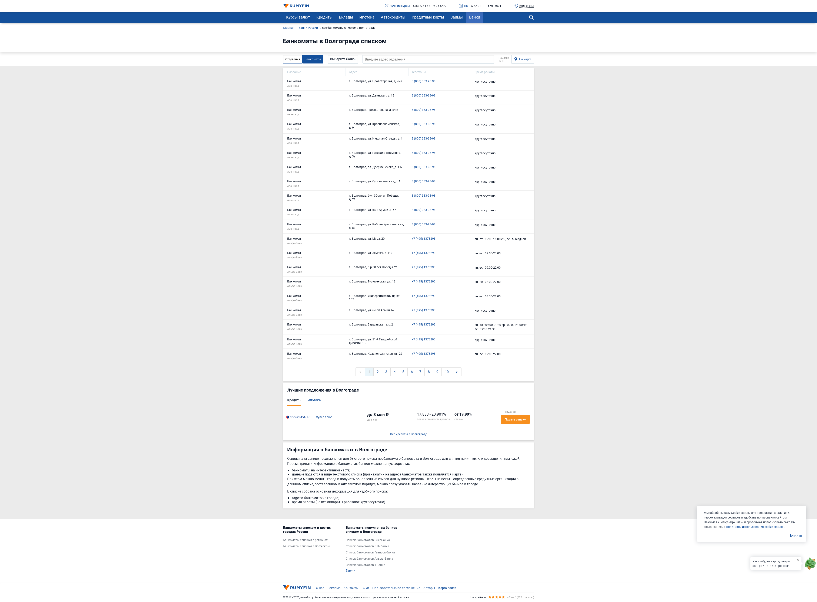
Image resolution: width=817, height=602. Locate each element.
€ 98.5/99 (439, 6)
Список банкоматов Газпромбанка (370, 552)
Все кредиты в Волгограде (408, 434)
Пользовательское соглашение (396, 588)
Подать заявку (515, 419)
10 (447, 371)
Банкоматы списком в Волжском (306, 546)
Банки (474, 17)
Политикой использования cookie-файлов (755, 527)
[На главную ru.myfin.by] (297, 587)
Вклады (346, 17)
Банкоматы (313, 59)
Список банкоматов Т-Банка (365, 565)
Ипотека (366, 17)
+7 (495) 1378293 (424, 239)
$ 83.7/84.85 (421, 6)
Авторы (429, 588)
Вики (365, 588)
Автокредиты (393, 17)
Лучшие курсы (400, 6)
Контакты (351, 588)
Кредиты (324, 17)
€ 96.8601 (494, 6)
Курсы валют (298, 17)
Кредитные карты (428, 17)
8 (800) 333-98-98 (424, 81)
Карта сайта (447, 588)
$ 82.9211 (478, 6)
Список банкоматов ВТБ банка (367, 546)
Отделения (292, 59)
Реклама (333, 588)
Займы (456, 17)
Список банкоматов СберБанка (368, 540)
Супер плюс (324, 417)
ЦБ (466, 6)
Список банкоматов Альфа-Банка (369, 558)
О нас (320, 588)
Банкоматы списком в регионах (305, 540)
